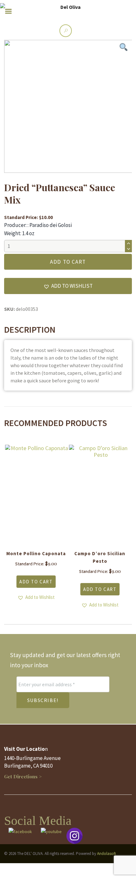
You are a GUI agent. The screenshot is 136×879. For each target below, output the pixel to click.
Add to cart (68, 261)
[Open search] (65, 30)
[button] (68, 286)
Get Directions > (23, 776)
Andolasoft (106, 853)
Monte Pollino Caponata (36, 553)
